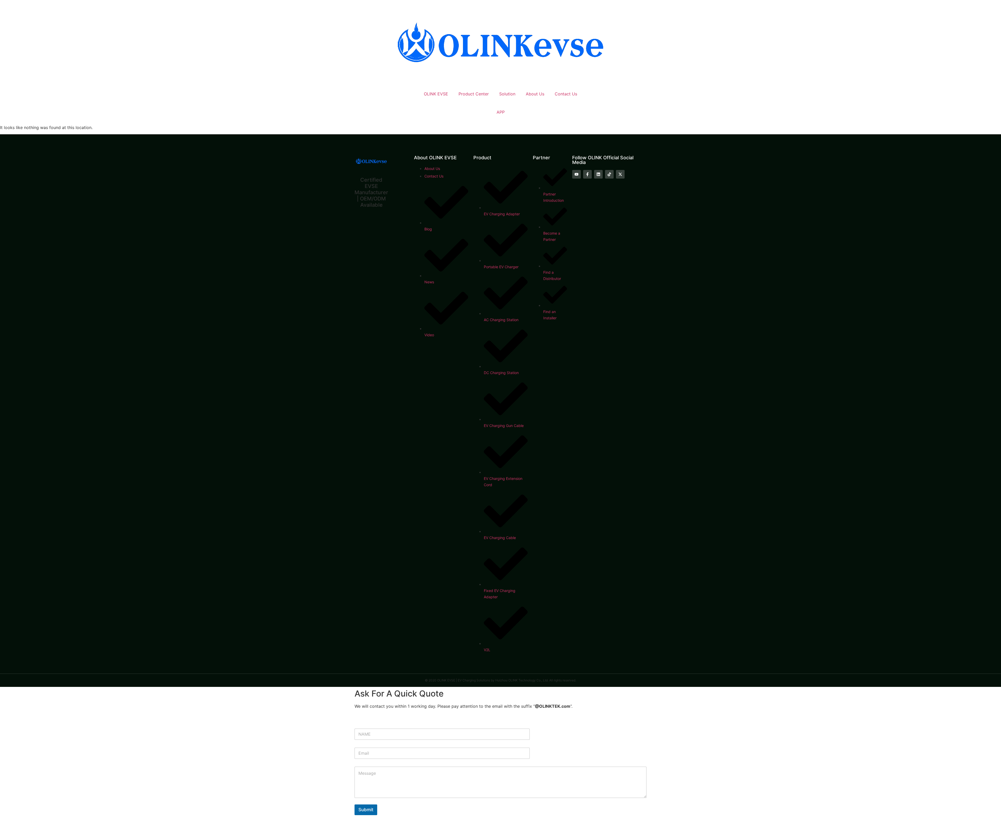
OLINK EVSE (436, 93)
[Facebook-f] (587, 174)
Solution (507, 93)
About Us (535, 93)
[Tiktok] (609, 174)
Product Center (474, 93)
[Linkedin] (598, 174)
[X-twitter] (620, 174)
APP (501, 112)
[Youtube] (576, 174)
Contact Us (566, 93)
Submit (365, 809)
